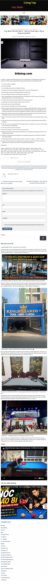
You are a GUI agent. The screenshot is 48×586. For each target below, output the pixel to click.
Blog (2, 532)
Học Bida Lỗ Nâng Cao (6, 555)
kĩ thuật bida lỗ (18, 168)
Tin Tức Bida (4, 575)
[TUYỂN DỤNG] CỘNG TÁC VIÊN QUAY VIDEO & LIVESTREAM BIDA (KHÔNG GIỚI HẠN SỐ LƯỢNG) (23, 280)
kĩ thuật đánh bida (25, 168)
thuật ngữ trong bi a (33, 168)
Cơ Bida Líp (3, 537)
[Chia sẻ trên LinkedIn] (29, 162)
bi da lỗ (45, 165)
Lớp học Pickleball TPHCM (7, 568)
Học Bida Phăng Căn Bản (6, 557)
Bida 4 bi (3, 530)
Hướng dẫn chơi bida (24, 29)
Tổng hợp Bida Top (5, 577)
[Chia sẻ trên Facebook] (21, 162)
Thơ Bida (3, 573)
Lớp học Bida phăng (8, 483)
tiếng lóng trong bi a (19, 169)
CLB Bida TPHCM (5, 534)
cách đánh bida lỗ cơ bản (38, 167)
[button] (24, 13)
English (2, 543)
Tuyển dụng (3, 580)
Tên (3, 205)
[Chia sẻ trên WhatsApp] (19, 162)
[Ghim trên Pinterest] (27, 162)
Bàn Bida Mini (4, 528)
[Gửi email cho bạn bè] (25, 162)
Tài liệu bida (4, 571)
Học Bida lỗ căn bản (15, 29)
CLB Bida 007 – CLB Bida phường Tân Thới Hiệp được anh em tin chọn (17, 435)
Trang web (4, 218)
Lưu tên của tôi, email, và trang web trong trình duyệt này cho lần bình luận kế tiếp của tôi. (24, 224)
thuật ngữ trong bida (42, 168)
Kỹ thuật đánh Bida (33, 29)
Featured (3, 546)
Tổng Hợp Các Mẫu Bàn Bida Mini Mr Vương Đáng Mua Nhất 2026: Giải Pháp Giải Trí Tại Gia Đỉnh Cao (23, 392)
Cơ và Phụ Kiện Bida (5, 541)
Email (3, 211)
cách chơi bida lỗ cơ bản (28, 167)
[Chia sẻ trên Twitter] (23, 162)
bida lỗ (2, 167)
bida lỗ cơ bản (13, 167)
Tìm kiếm (3, 234)
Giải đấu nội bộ (4, 548)
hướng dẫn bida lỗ (11, 168)
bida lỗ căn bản (7, 167)
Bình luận (4, 193)
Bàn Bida (3, 525)
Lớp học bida (4, 566)
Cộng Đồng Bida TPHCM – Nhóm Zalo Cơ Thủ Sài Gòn (13, 247)
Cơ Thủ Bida (4, 539)
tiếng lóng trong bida (28, 169)
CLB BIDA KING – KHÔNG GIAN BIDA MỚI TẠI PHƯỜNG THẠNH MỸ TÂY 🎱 (17, 349)
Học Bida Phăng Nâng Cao (7, 559)
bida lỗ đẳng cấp (19, 167)
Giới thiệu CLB (4, 550)
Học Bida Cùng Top (32, 36)
